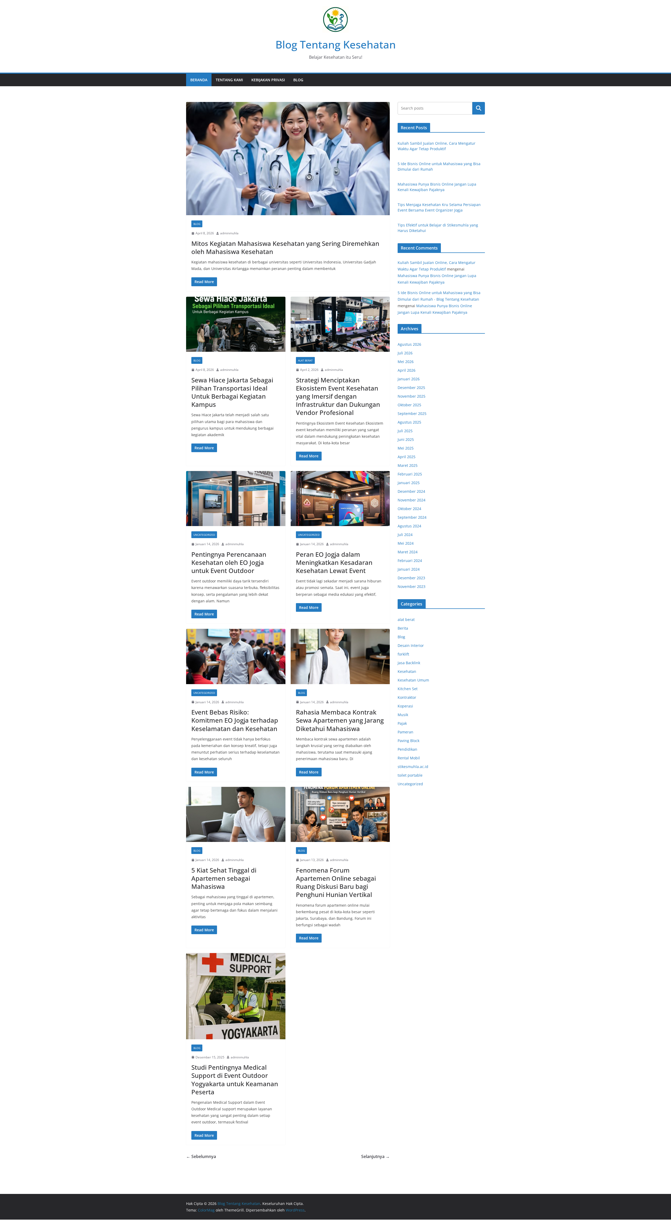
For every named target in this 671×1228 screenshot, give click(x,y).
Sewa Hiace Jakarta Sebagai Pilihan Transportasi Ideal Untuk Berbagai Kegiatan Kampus (232, 392)
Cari (479, 108)
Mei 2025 (406, 448)
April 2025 (406, 456)
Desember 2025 (411, 387)
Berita (403, 628)
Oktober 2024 (409, 508)
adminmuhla (229, 233)
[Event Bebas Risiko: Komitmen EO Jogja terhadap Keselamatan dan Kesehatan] (235, 656)
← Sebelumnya (201, 1156)
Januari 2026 (409, 378)
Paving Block (408, 740)
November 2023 (411, 586)
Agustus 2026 (409, 344)
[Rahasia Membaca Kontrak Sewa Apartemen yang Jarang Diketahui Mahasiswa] (340, 656)
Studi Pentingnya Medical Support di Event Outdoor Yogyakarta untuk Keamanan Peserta (234, 1079)
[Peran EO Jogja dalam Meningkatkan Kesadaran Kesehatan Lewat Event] (340, 498)
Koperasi (405, 706)
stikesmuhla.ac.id (413, 766)
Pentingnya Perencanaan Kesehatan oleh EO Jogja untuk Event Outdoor (228, 562)
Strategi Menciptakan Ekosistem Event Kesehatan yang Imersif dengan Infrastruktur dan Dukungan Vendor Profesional (338, 396)
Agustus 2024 (409, 525)
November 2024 (411, 499)
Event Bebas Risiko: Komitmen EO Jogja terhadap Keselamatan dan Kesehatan (234, 720)
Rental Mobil (409, 757)
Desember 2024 (411, 491)
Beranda (198, 79)
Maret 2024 (408, 551)
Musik (403, 714)
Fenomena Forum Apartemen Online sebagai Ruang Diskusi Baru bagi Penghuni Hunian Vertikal (336, 882)
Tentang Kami (229, 79)
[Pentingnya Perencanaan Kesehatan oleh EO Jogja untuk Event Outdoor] (235, 498)
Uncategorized (204, 535)
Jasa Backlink (409, 662)
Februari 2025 (410, 474)
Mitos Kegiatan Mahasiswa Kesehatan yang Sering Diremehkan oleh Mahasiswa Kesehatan (285, 247)
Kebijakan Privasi (268, 79)
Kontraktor (407, 697)
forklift (403, 654)
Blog (298, 79)
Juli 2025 (405, 430)
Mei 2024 (406, 543)
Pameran (405, 731)
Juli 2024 (405, 534)
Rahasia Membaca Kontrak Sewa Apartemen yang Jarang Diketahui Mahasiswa (340, 720)
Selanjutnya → (375, 1156)
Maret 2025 (408, 465)
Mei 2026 (406, 361)
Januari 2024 (409, 569)
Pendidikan (407, 749)
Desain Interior (411, 645)
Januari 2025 (409, 482)
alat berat (305, 360)
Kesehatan (407, 671)
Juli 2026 (405, 352)
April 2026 (406, 370)
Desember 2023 (411, 577)
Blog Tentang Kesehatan (335, 44)
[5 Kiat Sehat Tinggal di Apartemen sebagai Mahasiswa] (235, 814)
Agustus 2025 (409, 422)
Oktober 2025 (409, 404)
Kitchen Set (408, 688)
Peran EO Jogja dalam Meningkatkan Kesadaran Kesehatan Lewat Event (334, 562)
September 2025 (412, 413)
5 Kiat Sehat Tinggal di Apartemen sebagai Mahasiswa (223, 878)
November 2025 (411, 396)
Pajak (402, 723)
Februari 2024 (410, 560)
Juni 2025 (406, 439)
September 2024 (412, 517)
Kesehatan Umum (413, 680)
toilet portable (410, 775)
